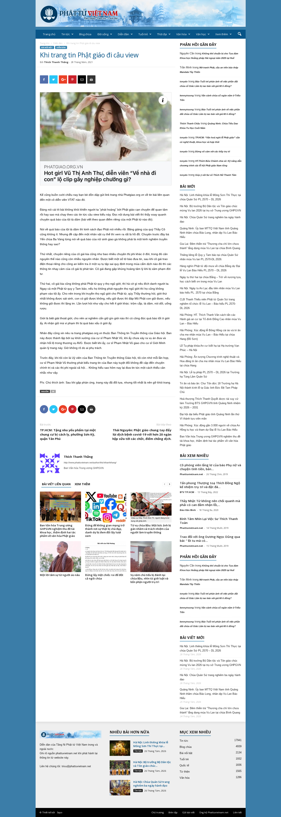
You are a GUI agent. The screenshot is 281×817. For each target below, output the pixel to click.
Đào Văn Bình (188, 510)
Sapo (59, 812)
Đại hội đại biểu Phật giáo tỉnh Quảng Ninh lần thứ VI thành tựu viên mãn (209, 416)
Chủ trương (157, 812)
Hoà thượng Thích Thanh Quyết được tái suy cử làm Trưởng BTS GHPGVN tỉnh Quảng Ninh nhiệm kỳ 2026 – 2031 (210, 403)
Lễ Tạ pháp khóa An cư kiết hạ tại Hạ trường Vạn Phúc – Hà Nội (209, 348)
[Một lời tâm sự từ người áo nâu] (60, 556)
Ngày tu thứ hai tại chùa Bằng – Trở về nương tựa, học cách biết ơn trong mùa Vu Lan (210, 279)
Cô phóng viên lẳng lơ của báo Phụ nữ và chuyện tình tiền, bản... (210, 467)
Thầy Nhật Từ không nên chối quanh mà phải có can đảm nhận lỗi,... (210, 503)
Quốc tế (184, 765)
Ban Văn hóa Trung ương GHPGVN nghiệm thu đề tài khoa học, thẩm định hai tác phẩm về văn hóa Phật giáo (58, 530)
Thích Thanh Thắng (56, 62)
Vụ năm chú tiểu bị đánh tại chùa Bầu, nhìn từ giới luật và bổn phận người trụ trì (149, 578)
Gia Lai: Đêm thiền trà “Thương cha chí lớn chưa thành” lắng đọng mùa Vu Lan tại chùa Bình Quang (210, 246)
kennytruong (187, 95)
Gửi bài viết (188, 812)
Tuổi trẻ (143, 34)
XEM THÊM (82, 484)
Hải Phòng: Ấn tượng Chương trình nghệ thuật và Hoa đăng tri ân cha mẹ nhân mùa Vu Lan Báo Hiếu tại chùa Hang (210, 361)
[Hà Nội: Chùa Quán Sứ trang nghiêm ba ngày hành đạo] (120, 787)
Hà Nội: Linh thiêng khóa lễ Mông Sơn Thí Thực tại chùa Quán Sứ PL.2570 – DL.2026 (210, 197)
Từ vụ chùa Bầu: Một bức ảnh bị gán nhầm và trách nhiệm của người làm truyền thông (150, 528)
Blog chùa (85, 34)
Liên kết (237, 812)
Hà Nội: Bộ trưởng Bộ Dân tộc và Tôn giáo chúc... (152, 764)
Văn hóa (181, 34)
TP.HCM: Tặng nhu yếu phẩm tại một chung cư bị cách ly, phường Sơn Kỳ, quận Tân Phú (68, 434)
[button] (239, 34)
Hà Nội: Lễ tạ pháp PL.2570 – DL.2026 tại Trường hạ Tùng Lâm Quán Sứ (209, 374)
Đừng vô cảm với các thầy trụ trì (212, 151)
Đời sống (103, 34)
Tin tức (66, 34)
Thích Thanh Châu (190, 123)
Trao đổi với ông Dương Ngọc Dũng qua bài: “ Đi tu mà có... (210, 539)
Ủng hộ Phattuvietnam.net (213, 812)
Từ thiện (185, 771)
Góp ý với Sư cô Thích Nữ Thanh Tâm (215, 175)
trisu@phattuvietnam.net (76, 766)
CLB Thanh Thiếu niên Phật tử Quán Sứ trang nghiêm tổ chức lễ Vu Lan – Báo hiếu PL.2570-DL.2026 (208, 304)
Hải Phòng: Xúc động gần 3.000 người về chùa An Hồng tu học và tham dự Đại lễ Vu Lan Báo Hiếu (210, 427)
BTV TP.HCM (187, 492)
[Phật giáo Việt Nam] (141, 13)
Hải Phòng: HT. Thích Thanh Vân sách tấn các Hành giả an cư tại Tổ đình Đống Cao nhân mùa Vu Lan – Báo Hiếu (210, 319)
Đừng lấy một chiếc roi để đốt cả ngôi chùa (104, 576)
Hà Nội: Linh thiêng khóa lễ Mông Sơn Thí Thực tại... (150, 744)
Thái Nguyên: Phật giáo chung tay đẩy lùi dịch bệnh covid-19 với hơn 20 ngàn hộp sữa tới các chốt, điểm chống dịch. (141, 434)
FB (53, 391)
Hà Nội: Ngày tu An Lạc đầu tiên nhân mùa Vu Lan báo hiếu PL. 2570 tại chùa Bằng (210, 290)
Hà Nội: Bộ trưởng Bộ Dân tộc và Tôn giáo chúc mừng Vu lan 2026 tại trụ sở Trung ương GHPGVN (210, 208)
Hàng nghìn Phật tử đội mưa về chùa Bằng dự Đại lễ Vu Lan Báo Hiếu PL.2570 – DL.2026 (210, 268)
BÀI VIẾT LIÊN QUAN (56, 484)
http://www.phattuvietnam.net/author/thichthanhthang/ (90, 462)
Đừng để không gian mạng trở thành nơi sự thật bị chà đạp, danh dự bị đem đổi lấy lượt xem (104, 530)
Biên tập (173, 812)
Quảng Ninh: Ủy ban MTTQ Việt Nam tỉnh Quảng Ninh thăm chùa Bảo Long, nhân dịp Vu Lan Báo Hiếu (209, 233)
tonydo (184, 81)
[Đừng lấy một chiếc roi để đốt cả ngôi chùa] (105, 556)
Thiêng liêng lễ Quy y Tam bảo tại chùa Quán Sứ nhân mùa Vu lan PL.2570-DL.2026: (209, 257)
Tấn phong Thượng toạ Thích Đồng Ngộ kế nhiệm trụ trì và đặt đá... (210, 485)
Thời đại (162, 34)
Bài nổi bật (47, 47)
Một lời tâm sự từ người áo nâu (60, 575)
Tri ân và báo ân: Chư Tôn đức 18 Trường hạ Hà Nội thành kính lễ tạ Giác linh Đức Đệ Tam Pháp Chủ (209, 388)
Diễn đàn (123, 34)
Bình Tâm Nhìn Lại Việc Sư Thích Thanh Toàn (209, 521)
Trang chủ (49, 34)
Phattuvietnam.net (191, 474)
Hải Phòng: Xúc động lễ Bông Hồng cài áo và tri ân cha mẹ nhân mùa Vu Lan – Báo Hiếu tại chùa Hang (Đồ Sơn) (210, 334)
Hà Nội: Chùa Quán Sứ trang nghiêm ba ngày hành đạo (210, 219)
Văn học (201, 34)
